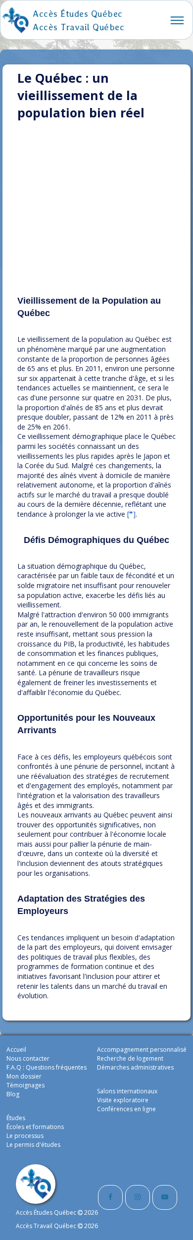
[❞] (131, 514)
